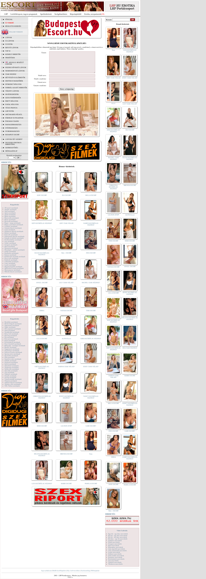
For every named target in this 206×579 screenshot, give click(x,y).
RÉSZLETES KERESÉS (13, 26)
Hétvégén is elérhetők (15, 77)
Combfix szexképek (10, 226)
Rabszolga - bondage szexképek (14, 345)
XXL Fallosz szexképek (12, 386)
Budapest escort (12, 134)
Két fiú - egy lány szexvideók (117, 535)
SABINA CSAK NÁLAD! (66, 366)
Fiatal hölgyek (12, 104)
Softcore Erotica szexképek (13, 352)
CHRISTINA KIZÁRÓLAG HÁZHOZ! (42, 397)
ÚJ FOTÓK (9, 44)
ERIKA (42, 310)
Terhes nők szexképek (11, 369)
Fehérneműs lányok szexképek (14, 236)
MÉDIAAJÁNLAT (11, 151)
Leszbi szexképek (10, 265)
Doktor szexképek (10, 233)
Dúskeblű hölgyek (13, 84)
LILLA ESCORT (42, 338)
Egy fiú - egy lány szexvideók (118, 534)
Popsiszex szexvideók (115, 557)
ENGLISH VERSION (16, 32)
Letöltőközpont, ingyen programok (24, 14)
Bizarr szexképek (10, 219)
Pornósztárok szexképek (12, 342)
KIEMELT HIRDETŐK (13, 54)
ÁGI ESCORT (66, 195)
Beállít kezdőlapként (59, 570)
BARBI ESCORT (66, 483)
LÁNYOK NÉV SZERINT (13, 139)
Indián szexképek (10, 251)
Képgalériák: (14, 204)
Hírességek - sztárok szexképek (14, 250)
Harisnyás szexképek (11, 248)
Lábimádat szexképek (11, 261)
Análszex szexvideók (115, 540)
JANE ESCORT (42, 195)
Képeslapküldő (75, 14)
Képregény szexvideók (115, 547)
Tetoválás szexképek (11, 371)
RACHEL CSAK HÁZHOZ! (91, 282)
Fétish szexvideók (114, 542)
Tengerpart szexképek (11, 367)
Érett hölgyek (11, 101)
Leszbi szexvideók (114, 552)
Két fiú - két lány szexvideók (117, 537)
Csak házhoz (10, 74)
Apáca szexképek (10, 213)
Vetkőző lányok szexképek (13, 382)
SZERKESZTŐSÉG (11, 147)
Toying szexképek (10, 377)
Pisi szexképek (9, 337)
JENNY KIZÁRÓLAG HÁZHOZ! (66, 397)
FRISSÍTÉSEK (10, 58)
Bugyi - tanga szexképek (12, 223)
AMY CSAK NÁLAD (66, 223)
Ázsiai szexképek (10, 214)
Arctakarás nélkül (13, 114)
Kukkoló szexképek (10, 260)
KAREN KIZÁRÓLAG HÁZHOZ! (91, 224)
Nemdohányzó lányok (15, 71)
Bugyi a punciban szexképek (13, 224)
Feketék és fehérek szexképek (14, 238)
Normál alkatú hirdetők (16, 87)
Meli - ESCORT (66, 253)
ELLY (113, 103)
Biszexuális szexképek (11, 218)
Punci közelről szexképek (12, 344)
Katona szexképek (10, 255)
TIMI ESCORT (91, 310)
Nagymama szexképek (11, 325)
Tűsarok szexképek (10, 381)
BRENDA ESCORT (66, 454)
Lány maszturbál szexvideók (117, 550)
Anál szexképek (9, 211)
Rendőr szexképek (10, 347)
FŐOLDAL (9, 19)
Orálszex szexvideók (114, 554)
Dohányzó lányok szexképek (13, 231)
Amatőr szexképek (10, 209)
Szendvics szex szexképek (12, 359)
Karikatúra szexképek (11, 253)
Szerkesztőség (85, 570)
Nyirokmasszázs (12, 131)
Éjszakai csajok (12, 121)
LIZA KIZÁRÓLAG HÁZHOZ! (42, 483)
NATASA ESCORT (66, 310)
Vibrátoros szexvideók (115, 564)
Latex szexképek (9, 263)
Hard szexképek (9, 246)
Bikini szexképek (10, 216)
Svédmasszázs (11, 128)
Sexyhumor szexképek (11, 350)
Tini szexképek (9, 372)
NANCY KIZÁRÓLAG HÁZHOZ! (90, 397)
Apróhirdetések (46, 14)
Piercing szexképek (10, 335)
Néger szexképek (10, 327)
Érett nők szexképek (11, 235)
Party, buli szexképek (11, 334)
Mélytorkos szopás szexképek (14, 268)
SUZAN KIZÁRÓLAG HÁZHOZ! (41, 253)
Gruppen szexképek (10, 245)
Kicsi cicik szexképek (11, 258)
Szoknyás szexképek (11, 362)
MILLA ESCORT (90, 195)
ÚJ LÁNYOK (9, 41)
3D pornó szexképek (11, 208)
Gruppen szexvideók (115, 544)
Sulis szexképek (9, 357)
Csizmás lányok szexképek (13, 228)
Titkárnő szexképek (10, 374)
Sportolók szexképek (11, 355)
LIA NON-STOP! (66, 426)
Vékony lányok (12, 91)
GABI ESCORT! (91, 426)
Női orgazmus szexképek (12, 329)
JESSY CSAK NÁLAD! (91, 366)
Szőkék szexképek (10, 361)
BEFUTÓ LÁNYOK (11, 47)
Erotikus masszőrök (14, 81)
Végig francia (11, 108)
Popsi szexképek (9, 340)
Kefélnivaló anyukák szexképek (14, 256)
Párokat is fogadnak (14, 118)
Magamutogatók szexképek (13, 266)
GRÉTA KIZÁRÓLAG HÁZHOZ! (42, 367)
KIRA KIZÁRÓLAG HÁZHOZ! (91, 338)
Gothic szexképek (10, 243)
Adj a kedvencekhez (73, 570)
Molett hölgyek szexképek (13, 324)
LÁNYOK (8, 37)
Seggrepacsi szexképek (11, 349)
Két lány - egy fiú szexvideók (117, 539)
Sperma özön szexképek (12, 354)
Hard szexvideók (113, 545)
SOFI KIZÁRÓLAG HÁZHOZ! (42, 223)
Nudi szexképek (9, 330)
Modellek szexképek (11, 322)
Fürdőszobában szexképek (13, 240)
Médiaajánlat (95, 570)
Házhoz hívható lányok (15, 67)
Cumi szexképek (9, 230)
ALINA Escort (66, 338)
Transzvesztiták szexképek (13, 379)
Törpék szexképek (10, 376)
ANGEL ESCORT (42, 282)
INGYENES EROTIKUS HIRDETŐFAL (13, 143)
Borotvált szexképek (11, 221)
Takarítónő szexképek (11, 366)
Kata (90, 454)
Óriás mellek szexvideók (116, 555)
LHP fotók (9, 111)
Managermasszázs (13, 124)
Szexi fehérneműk (13, 98)
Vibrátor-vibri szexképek (12, 384)
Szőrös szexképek (10, 364)
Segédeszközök (12, 94)
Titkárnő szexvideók (114, 562)
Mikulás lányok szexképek (13, 271)
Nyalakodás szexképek (11, 332)
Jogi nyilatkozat (46, 570)
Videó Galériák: (122, 530)
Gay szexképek (9, 241)
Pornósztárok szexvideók (116, 559)
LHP (6, 14)
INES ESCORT (91, 253)
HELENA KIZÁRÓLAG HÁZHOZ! (42, 454)
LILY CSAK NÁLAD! (66, 282)
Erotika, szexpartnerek (92, 14)
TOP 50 (7, 51)
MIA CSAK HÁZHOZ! (129, 348)
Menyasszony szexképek (12, 270)
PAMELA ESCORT (91, 483)
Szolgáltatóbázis (61, 14)
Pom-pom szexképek (11, 339)
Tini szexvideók (113, 561)
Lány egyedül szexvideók (116, 549)
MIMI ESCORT (42, 426)
